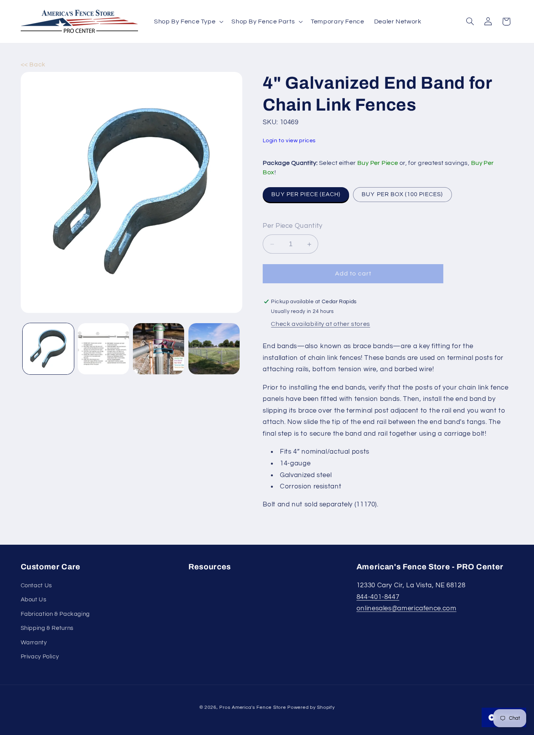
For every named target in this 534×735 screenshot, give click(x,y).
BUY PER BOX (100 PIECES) (402, 194)
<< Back (33, 64)
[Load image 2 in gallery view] (103, 348)
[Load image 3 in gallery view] (158, 348)
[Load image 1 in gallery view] (48, 348)
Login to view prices (289, 140)
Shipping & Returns (47, 628)
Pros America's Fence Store (252, 707)
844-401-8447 (378, 597)
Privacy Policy (40, 657)
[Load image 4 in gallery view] (214, 348)
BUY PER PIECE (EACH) (305, 194)
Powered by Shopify (311, 707)
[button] (187, 21)
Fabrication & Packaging (55, 614)
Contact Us (36, 585)
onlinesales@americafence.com (407, 608)
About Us (34, 600)
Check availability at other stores (320, 324)
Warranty (34, 643)
